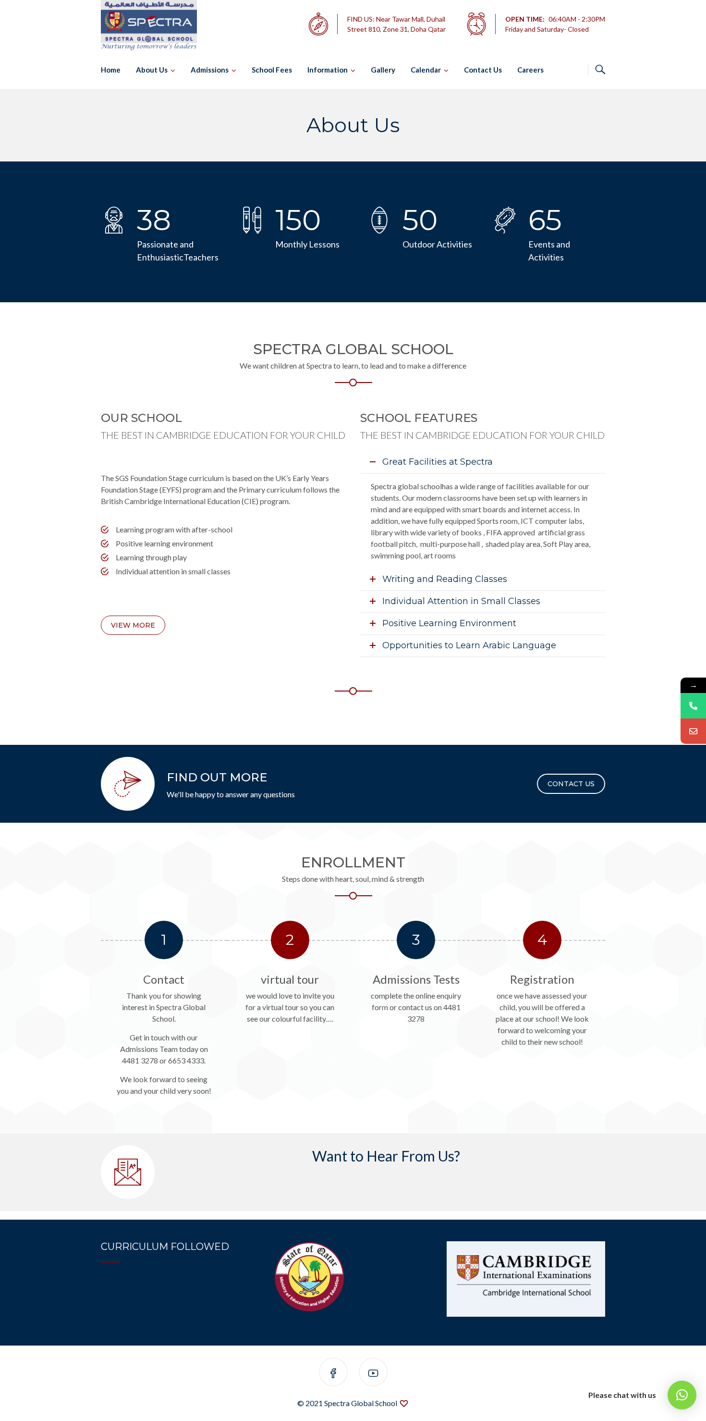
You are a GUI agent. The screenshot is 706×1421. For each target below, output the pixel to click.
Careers (530, 69)
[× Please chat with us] (682, 1395)
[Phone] (693, 705)
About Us (152, 69)
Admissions (210, 69)
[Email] (693, 731)
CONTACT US (571, 783)
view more (133, 625)
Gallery (383, 69)
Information (327, 69)
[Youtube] (373, 1373)
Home (111, 69)
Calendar (426, 69)
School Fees (272, 69)
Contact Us (483, 69)
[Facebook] (333, 1373)
